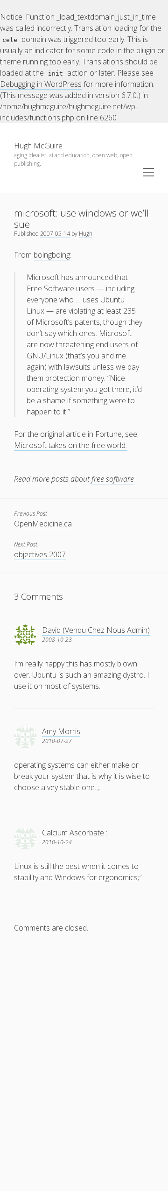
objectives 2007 (40, 554)
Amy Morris (61, 731)
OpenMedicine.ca (43, 523)
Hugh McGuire (38, 145)
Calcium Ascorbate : (74, 832)
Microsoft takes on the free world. (70, 445)
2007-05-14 (55, 234)
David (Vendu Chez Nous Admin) (96, 630)
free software (112, 479)
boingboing (52, 255)
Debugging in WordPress (41, 84)
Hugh (85, 234)
